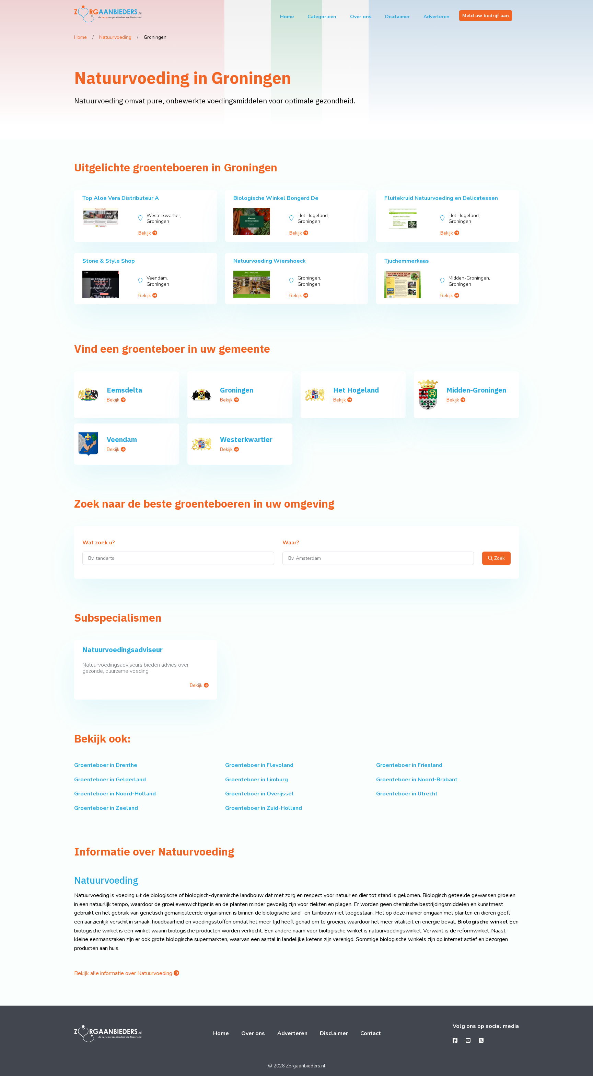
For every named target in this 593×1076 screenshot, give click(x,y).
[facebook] (455, 1040)
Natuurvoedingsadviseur (122, 649)
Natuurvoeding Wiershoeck (269, 261)
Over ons (360, 16)
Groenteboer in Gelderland (110, 779)
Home (287, 16)
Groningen (236, 390)
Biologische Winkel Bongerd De (275, 198)
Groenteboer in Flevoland (259, 765)
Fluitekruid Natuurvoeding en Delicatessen (441, 198)
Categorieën (321, 16)
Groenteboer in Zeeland (106, 808)
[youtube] (468, 1040)
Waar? (290, 543)
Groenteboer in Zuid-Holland (263, 808)
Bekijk (145, 233)
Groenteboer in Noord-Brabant (416, 779)
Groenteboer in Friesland (409, 765)
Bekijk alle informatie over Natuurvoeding (124, 973)
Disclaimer (397, 16)
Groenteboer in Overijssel (259, 793)
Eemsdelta (124, 390)
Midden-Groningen (476, 390)
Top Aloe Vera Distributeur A (120, 198)
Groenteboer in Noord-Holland (115, 793)
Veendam (122, 439)
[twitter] (481, 1040)
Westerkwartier (246, 439)
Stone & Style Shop (108, 261)
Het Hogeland (356, 390)
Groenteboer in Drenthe (105, 765)
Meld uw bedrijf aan (485, 15)
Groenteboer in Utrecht (407, 793)
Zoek (499, 558)
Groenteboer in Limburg (256, 779)
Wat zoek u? (98, 543)
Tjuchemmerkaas (406, 261)
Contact (370, 1033)
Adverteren (436, 16)
